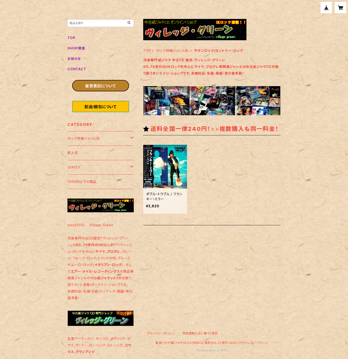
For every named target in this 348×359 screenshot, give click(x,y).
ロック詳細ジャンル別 (172, 51)
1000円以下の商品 (82, 182)
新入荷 (72, 153)
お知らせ (74, 59)
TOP (147, 51)
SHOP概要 (76, 48)
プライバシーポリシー (161, 333)
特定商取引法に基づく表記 (200, 333)
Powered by (207, 350)
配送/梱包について (101, 106)
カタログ (73, 167)
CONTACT (76, 69)
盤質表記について (100, 86)
